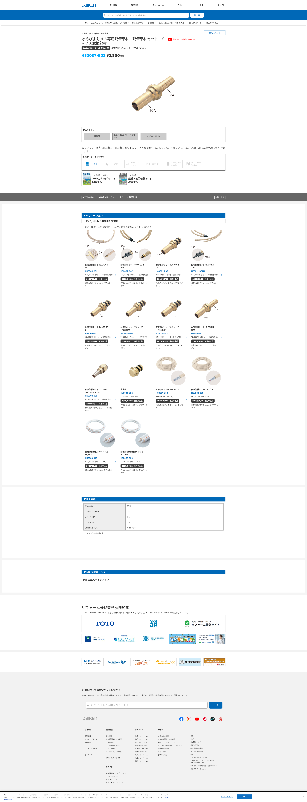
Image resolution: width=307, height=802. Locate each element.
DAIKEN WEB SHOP (113, 758)
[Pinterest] (205, 720)
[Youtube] (197, 720)
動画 (192, 754)
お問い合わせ (162, 755)
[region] (153, 796)
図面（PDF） (195, 745)
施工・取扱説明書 (196, 751)
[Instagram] (189, 720)
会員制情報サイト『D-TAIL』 (116, 773)
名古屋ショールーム (142, 748)
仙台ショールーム (141, 739)
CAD (192, 739)
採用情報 (88, 742)
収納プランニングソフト (114, 783)
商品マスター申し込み (198, 769)
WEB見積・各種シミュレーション (170, 745)
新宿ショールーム (141, 745)
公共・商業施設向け (115, 745)
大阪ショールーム (141, 752)
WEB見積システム (112, 779)
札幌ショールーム (141, 736)
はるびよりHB (153, 136)
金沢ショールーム (141, 742)
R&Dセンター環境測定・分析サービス (203, 766)
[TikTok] (212, 720)
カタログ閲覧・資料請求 (166, 739)
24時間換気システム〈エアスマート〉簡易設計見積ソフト (203, 761)
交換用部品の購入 (164, 748)
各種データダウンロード (166, 742)
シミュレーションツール (199, 758)
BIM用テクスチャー (197, 742)
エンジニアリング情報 (114, 752)
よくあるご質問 (163, 736)
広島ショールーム (141, 755)
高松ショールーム (141, 758)
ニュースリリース (91, 748)
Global (89, 755)
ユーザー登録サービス (114, 776)
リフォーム (111, 748)
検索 (197, 15)
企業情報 (88, 736)
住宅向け (111, 742)
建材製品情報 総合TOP (114, 739)
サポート (161, 730)
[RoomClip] (220, 720)
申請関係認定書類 (196, 748)
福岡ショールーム (141, 761)
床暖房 (97, 136)
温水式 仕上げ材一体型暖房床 (124, 136)
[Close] (303, 796)
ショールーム (140, 730)
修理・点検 (162, 752)
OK (244, 797)
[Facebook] (181, 720)
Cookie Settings (227, 797)
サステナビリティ (91, 739)
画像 (192, 736)
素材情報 (109, 736)
